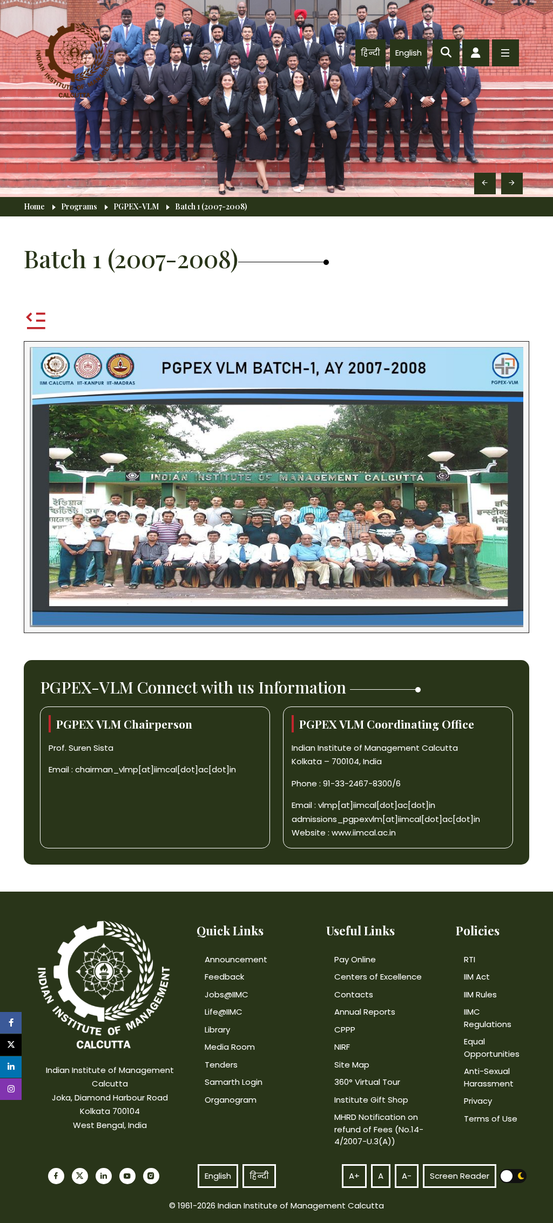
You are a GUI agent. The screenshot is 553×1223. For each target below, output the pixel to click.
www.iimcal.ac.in (364, 832)
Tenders (221, 1064)
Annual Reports (364, 1011)
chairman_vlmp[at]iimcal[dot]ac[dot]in (155, 769)
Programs (79, 206)
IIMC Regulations (487, 1018)
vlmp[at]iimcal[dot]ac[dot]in (376, 805)
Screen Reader (459, 1175)
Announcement (236, 959)
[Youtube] (127, 1176)
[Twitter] (80, 1176)
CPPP (344, 1029)
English (408, 52)
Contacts (353, 994)
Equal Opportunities (492, 1047)
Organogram (231, 1099)
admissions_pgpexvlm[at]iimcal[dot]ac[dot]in (386, 819)
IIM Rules (480, 994)
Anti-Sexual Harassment (489, 1077)
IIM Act (477, 976)
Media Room (230, 1046)
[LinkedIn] (104, 1176)
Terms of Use (490, 1118)
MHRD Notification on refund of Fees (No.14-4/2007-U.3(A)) (378, 1129)
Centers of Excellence (378, 976)
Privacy (478, 1100)
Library (217, 1029)
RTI (469, 959)
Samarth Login (233, 1082)
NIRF (342, 1046)
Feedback (224, 976)
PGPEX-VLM (136, 206)
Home (34, 206)
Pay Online (355, 959)
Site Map (351, 1064)
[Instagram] (151, 1176)
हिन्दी (370, 52)
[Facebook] (56, 1176)
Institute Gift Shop (371, 1099)
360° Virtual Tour (367, 1082)
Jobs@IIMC (226, 994)
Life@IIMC (223, 1011)
